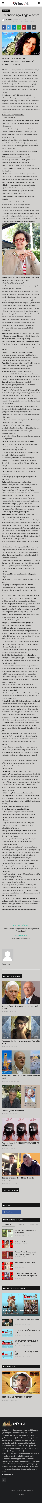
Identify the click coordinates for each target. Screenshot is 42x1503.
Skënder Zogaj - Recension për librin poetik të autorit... (20, 1007)
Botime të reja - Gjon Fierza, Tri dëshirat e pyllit (26, 1232)
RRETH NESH (20, 1495)
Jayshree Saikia (20, 1241)
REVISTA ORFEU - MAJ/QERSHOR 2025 (26, 1353)
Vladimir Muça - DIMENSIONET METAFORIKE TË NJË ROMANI (20, 1144)
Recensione (5, 10)
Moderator (9, 19)
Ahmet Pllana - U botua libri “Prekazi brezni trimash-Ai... (27, 1321)
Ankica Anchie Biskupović (21, 939)
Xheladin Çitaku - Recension (13, 1111)
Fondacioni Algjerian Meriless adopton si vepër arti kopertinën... (26, 1275)
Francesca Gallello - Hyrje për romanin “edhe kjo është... (21, 1042)
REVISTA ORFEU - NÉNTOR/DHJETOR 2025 (27, 1331)
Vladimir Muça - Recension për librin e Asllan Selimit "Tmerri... (26, 1253)
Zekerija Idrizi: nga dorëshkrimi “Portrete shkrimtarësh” (18, 1179)
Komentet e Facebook (10, 1190)
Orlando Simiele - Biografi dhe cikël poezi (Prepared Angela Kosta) (21, 930)
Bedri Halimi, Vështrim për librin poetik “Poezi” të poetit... (21, 1077)
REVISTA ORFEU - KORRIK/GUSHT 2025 (26, 1342)
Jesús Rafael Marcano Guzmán (17, 1397)
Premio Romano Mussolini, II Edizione (25, 1264)
